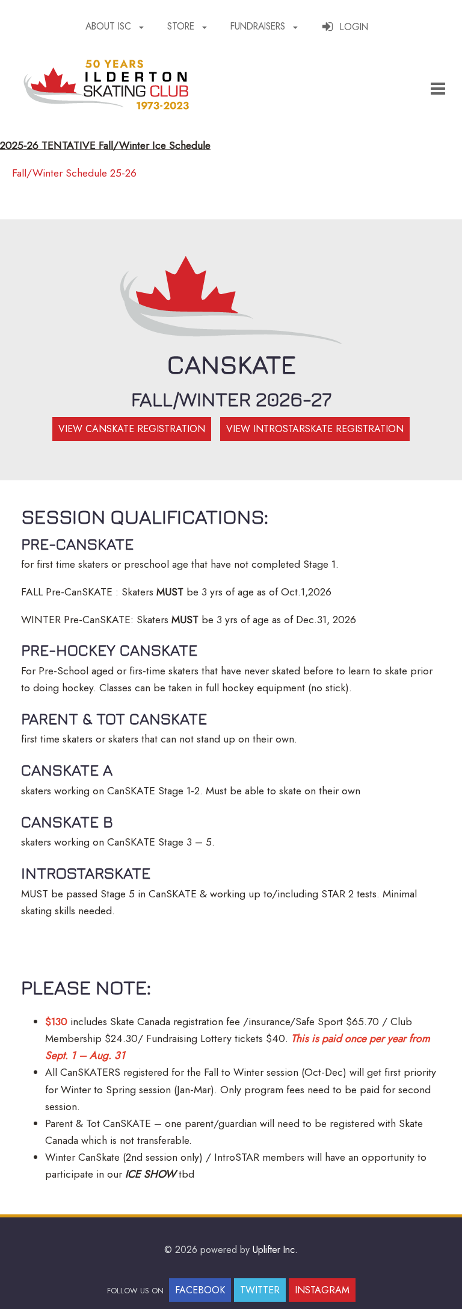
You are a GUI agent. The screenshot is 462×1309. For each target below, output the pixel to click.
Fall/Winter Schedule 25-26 (74, 173)
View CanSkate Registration (131, 429)
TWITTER (260, 1290)
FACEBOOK (200, 1290)
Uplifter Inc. (275, 1250)
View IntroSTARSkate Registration (315, 429)
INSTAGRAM (322, 1290)
